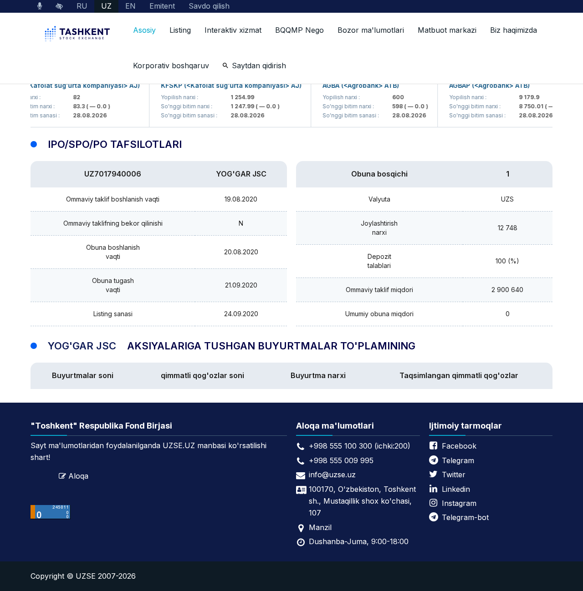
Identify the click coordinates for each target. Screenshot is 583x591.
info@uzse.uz (332, 474)
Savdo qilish (209, 5)
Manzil (320, 527)
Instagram (459, 503)
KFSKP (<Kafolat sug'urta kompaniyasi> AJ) (224, 85)
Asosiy (144, 30)
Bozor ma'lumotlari (371, 30)
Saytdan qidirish (259, 65)
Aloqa (78, 475)
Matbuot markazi (447, 30)
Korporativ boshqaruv (171, 65)
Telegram (458, 460)
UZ (106, 5)
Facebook (459, 445)
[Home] (78, 35)
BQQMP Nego (299, 30)
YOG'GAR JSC (241, 173)
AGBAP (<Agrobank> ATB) (482, 85)
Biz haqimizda (513, 30)
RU (82, 5)
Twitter (453, 474)
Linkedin (456, 489)
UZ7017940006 (112, 173)
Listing (180, 30)
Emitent (162, 5)
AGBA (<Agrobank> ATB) (354, 85)
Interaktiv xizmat (233, 30)
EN (130, 5)
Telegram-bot (465, 517)
